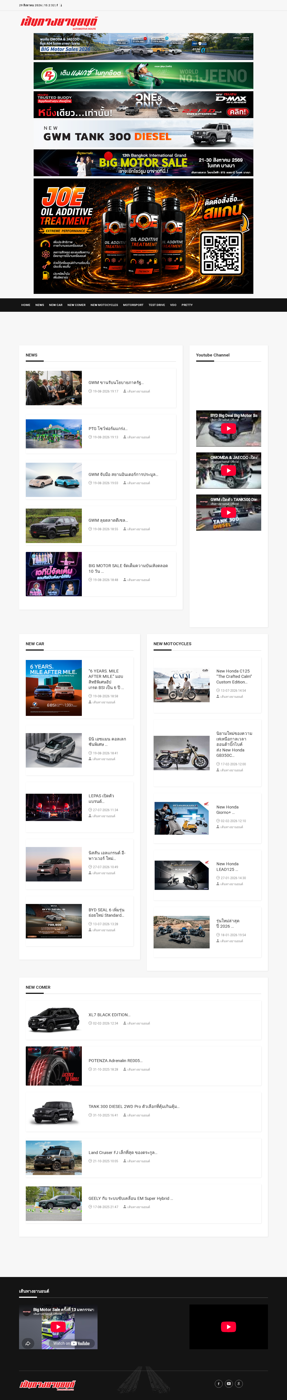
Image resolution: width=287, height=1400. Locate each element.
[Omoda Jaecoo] (143, 45)
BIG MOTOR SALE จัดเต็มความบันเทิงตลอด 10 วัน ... (128, 568)
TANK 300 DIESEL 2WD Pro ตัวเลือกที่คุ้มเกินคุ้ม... (134, 1106)
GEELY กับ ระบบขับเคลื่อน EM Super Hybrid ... (131, 1198)
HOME (25, 305)
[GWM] (143, 132)
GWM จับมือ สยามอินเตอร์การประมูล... (123, 474)
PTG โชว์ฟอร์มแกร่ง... (108, 428)
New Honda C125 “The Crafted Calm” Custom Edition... (234, 676)
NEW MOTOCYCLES (104, 305)
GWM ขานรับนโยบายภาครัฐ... (116, 382)
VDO (173, 305)
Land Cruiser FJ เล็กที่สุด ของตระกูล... (123, 1152)
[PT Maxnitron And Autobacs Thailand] (143, 74)
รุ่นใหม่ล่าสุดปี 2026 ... (227, 923)
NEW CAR (55, 305)
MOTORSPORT (133, 305)
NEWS (39, 305)
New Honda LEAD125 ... (227, 866)
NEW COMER (76, 305)
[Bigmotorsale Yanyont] (143, 161)
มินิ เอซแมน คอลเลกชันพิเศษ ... (107, 741)
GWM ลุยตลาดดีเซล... (108, 520)
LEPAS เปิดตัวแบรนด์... (101, 798)
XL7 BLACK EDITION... (109, 1014)
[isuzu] (143, 103)
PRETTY (187, 305)
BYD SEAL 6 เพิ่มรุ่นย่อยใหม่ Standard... (106, 912)
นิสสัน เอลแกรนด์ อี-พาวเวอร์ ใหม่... (107, 855)
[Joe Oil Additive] (143, 235)
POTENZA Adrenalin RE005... (116, 1060)
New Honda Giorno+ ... (227, 809)
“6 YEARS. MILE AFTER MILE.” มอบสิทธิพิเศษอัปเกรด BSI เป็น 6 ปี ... (106, 679)
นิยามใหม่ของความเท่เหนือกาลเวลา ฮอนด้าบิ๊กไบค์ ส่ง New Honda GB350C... (234, 744)
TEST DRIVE (157, 305)
